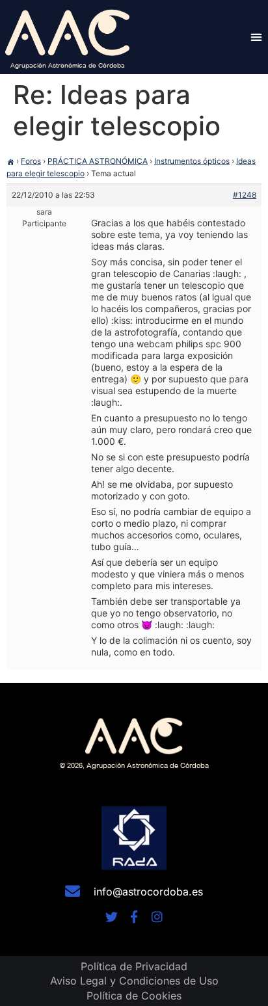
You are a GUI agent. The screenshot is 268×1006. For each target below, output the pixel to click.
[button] (256, 37)
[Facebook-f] (134, 916)
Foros (31, 161)
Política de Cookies (134, 995)
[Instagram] (157, 916)
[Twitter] (111, 916)
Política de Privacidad (134, 966)
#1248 (244, 195)
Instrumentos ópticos (192, 161)
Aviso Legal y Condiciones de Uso (134, 980)
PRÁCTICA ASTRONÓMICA (97, 161)
